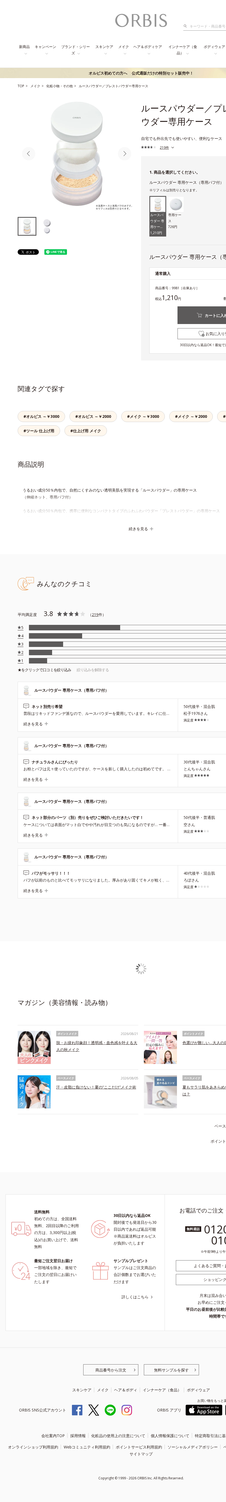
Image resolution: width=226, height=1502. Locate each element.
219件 (164, 147)
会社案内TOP (53, 1435)
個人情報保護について (170, 1435)
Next (124, 153)
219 (95, 614)
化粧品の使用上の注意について (118, 1435)
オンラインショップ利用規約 (33, 1447)
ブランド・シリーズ (75, 49)
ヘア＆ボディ (125, 1389)
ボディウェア (198, 1389)
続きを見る (138, 528)
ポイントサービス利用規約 (139, 1447)
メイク (123, 46)
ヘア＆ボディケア (147, 46)
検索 (187, 26)
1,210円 (157, 225)
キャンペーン (45, 46)
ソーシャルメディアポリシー (193, 1447)
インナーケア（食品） (182, 49)
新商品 (24, 46)
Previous (28, 153)
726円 (174, 221)
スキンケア (104, 46)
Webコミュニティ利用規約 (87, 1447)
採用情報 (78, 1435)
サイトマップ (141, 1453)
